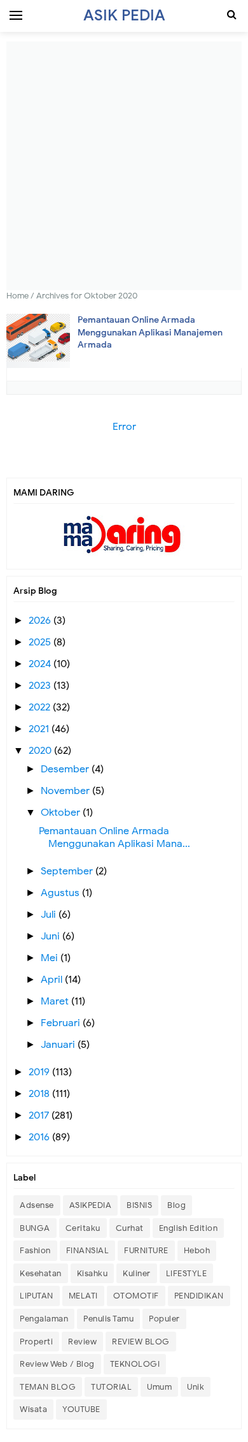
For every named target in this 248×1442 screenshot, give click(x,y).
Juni (51, 936)
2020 (41, 750)
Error (124, 426)
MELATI (83, 1295)
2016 (40, 1137)
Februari (62, 1023)
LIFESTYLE (186, 1273)
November (66, 790)
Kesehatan (41, 1273)
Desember (66, 769)
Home (17, 295)
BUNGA (35, 1228)
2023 (41, 685)
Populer (164, 1318)
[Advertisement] (124, 165)
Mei (50, 958)
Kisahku (92, 1273)
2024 (41, 664)
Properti (36, 1341)
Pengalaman (44, 1318)
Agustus (61, 893)
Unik (195, 1386)
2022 (41, 707)
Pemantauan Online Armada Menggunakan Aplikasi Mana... (114, 837)
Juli (50, 914)
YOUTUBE (81, 1409)
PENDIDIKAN (199, 1295)
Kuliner (137, 1273)
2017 (40, 1115)
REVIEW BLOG (141, 1341)
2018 (40, 1093)
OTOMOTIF (136, 1295)
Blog (176, 1205)
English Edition (188, 1228)
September (68, 871)
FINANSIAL (87, 1250)
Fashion (35, 1250)
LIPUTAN (36, 1295)
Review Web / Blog (57, 1363)
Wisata (33, 1409)
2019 (40, 1072)
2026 (41, 620)
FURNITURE (146, 1250)
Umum (159, 1386)
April (53, 979)
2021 (40, 729)
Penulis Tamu (108, 1318)
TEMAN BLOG (48, 1386)
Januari (59, 1044)
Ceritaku (82, 1228)
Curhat (130, 1228)
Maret (56, 1001)
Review (82, 1341)
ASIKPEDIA (90, 1205)
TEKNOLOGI (135, 1363)
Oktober (62, 812)
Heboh (197, 1250)
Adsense (37, 1205)
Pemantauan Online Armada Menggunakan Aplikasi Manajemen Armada (150, 332)
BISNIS (139, 1205)
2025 (41, 642)
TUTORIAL (111, 1386)
